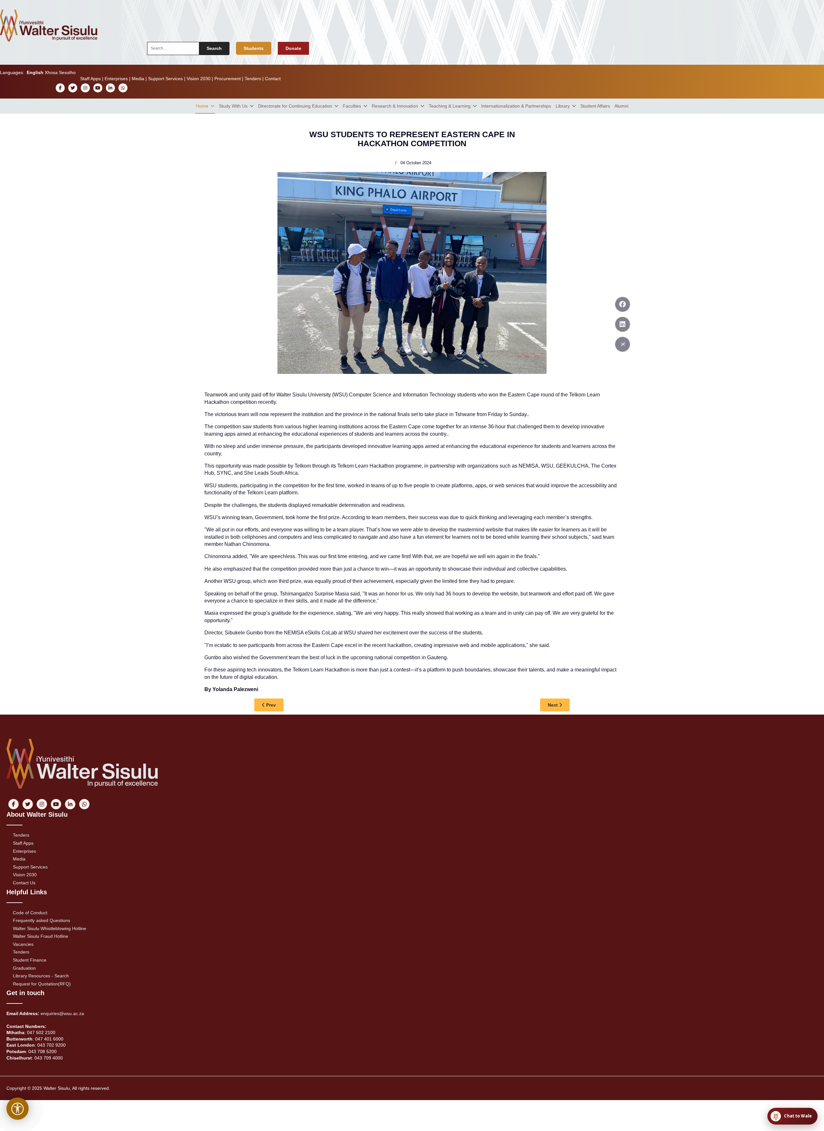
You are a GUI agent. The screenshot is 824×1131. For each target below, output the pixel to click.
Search (214, 48)
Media (138, 78)
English (35, 72)
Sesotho (67, 72)
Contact (273, 78)
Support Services (165, 78)
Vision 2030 (199, 78)
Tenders (253, 78)
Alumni (621, 106)
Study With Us (233, 106)
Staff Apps (90, 78)
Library (563, 106)
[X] (73, 87)
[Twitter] (622, 344)
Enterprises (116, 78)
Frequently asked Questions (41, 920)
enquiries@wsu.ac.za (62, 1013)
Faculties (352, 106)
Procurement (227, 78)
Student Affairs (595, 106)
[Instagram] (85, 87)
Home (202, 106)
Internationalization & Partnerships (516, 106)
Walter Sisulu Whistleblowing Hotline (49, 928)
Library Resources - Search (41, 975)
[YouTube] (98, 87)
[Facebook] (60, 87)
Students (254, 48)
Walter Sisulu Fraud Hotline (40, 936)
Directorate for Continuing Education (295, 106)
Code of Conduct (30, 912)
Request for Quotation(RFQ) (42, 983)
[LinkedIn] (110, 87)
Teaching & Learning (450, 106)
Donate (293, 48)
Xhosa (51, 72)
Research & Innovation (395, 106)
